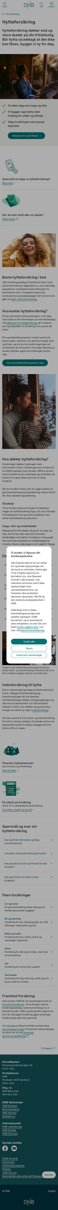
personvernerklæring (32, 630)
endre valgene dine (27, 627)
